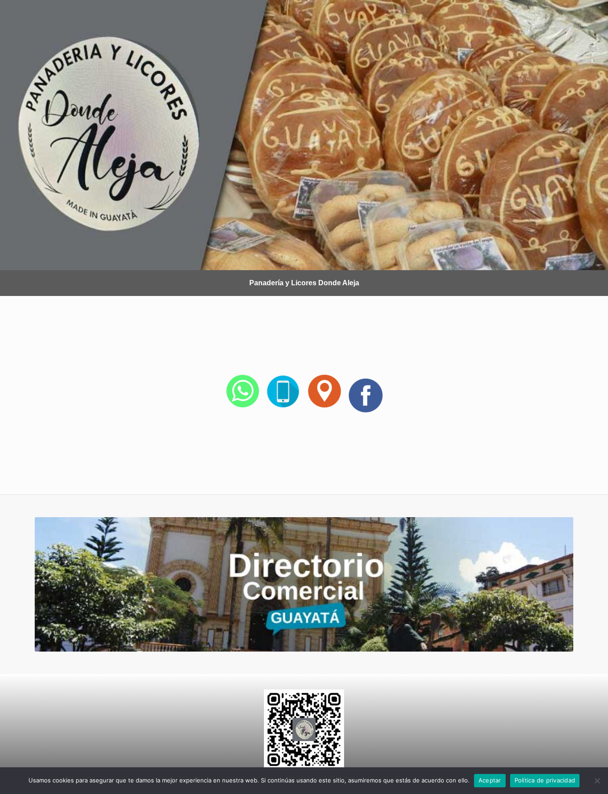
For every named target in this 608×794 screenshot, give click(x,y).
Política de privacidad (545, 780)
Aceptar (489, 780)
